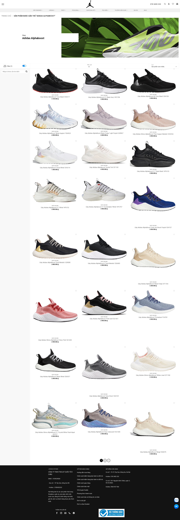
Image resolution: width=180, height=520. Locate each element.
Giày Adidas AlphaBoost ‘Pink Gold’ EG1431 (104, 319)
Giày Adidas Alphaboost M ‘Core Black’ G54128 (153, 96)
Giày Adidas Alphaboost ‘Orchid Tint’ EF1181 (104, 167)
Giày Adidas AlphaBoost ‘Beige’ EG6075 (153, 452)
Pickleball (75, 10)
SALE (145, 10)
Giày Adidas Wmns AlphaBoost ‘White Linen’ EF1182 (153, 375)
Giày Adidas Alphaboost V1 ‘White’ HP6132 (55, 207)
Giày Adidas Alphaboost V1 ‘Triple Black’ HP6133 (153, 171)
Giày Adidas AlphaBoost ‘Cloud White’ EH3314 (55, 168)
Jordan (51, 10)
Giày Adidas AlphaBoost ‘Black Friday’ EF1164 (153, 284)
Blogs (136, 10)
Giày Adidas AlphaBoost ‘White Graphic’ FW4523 (55, 133)
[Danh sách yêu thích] (173, 4)
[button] (2, 4)
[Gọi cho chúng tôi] (70, 513)
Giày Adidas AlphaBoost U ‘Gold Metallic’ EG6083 (104, 263)
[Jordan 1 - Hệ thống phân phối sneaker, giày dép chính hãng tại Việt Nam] (90, 4)
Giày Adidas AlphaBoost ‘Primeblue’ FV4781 (153, 317)
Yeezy (63, 10)
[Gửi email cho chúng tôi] (66, 513)
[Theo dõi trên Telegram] (74, 513)
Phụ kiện (104, 10)
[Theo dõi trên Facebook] (57, 513)
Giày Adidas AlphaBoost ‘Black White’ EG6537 (55, 376)
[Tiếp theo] (108, 460)
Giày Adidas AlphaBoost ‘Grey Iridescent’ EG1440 (104, 432)
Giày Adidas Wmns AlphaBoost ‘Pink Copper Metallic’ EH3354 (153, 134)
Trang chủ (6, 16)
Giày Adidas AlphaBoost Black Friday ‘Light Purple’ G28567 (104, 133)
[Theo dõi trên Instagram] (61, 513)
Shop (24, 35)
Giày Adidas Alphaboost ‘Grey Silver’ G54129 (104, 396)
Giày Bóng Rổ (90, 10)
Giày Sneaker (37, 10)
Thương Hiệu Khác (120, 10)
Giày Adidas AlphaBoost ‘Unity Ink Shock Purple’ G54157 (153, 227)
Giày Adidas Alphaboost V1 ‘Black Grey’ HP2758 (104, 97)
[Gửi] (26, 71)
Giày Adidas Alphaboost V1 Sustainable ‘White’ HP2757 (104, 207)
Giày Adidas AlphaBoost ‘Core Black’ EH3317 (55, 97)
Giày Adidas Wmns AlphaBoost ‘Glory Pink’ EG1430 (55, 340)
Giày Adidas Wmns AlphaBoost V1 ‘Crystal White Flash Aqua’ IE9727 (55, 433)
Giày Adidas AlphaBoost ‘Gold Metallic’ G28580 (55, 262)
